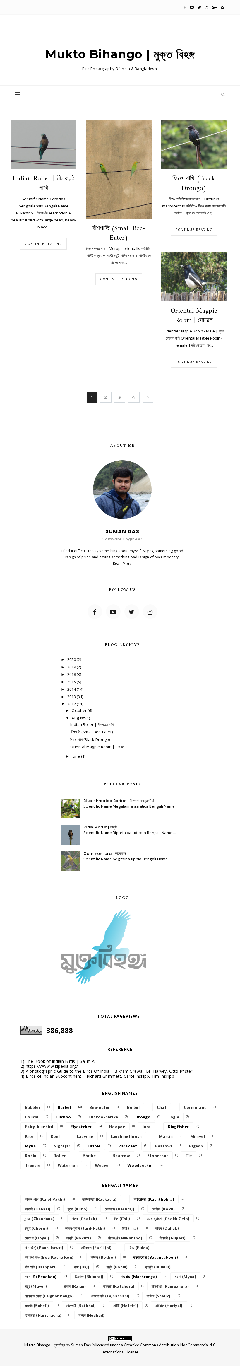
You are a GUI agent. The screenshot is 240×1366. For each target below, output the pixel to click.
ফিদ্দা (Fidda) (139, 1247)
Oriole (94, 1146)
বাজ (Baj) (81, 1267)
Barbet (65, 1107)
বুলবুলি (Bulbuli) (158, 1267)
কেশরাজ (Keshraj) (119, 1209)
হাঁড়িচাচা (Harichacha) (43, 1315)
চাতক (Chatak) (84, 1218)
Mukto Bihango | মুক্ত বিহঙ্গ (120, 54)
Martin (166, 1136)
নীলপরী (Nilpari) (173, 1238)
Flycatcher (81, 1126)
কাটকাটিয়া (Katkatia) (99, 1199)
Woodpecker (140, 1165)
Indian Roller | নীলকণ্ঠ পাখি (43, 183)
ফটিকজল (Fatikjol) (96, 1247)
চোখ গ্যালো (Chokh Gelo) (168, 1218)
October (80, 710)
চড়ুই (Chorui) (36, 1228)
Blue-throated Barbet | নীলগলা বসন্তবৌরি (118, 801)
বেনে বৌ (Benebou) (41, 1276)
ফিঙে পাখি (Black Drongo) (193, 183)
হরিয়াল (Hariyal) (169, 1305)
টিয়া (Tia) (130, 1228)
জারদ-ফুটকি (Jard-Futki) (85, 1228)
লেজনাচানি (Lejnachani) (110, 1296)
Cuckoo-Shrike (103, 1117)
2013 (72, 696)
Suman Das (81, 1345)
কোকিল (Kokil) (163, 1209)
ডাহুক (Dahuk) (167, 1228)
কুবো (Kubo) (78, 1209)
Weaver (102, 1165)
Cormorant (195, 1107)
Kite (29, 1136)
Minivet (198, 1136)
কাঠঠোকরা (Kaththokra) (154, 1199)
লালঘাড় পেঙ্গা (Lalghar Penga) (49, 1296)
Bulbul (133, 1107)
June (76, 756)
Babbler (32, 1107)
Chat (162, 1107)
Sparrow (121, 1155)
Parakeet (127, 1146)
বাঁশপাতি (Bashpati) (41, 1267)
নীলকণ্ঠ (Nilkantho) (125, 1238)
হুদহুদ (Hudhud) (91, 1315)
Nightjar (62, 1146)
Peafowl (163, 1146)
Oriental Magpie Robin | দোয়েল (194, 315)
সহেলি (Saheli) (37, 1305)
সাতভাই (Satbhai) (81, 1305)
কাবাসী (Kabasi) (37, 1209)
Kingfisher (178, 1126)
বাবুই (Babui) (117, 1267)
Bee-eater (99, 1107)
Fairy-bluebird (39, 1126)
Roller (60, 1155)
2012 (72, 704)
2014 (72, 689)
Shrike (89, 1155)
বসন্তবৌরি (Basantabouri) (155, 1257)
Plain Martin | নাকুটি (100, 827)
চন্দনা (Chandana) (39, 1218)
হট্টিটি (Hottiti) (125, 1305)
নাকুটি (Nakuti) (78, 1238)
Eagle (173, 1117)
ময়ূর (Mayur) (36, 1286)
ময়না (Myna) (185, 1276)
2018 (72, 674)
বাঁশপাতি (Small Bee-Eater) (118, 233)
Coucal (32, 1117)
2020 (72, 659)
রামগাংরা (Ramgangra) (170, 1286)
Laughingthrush (126, 1136)
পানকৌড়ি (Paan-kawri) (44, 1247)
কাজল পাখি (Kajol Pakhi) (45, 1199)
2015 (72, 681)
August (78, 718)
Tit (189, 1155)
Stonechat (157, 1155)
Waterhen (68, 1165)
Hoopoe (117, 1126)
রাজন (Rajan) (75, 1286)
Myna (30, 1146)
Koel (55, 1136)
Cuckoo (63, 1117)
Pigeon (196, 1146)
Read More (122, 563)
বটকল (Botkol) (103, 1257)
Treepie (32, 1165)
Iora (147, 1126)
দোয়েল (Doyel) (37, 1238)
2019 (72, 667)
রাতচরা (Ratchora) (119, 1286)
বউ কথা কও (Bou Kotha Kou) (49, 1257)
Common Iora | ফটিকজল (104, 853)
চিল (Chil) (122, 1218)
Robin (30, 1155)
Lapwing (85, 1136)
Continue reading (43, 244)
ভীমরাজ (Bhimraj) (89, 1276)
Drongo (142, 1117)
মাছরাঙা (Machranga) (139, 1276)
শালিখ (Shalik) (158, 1296)
